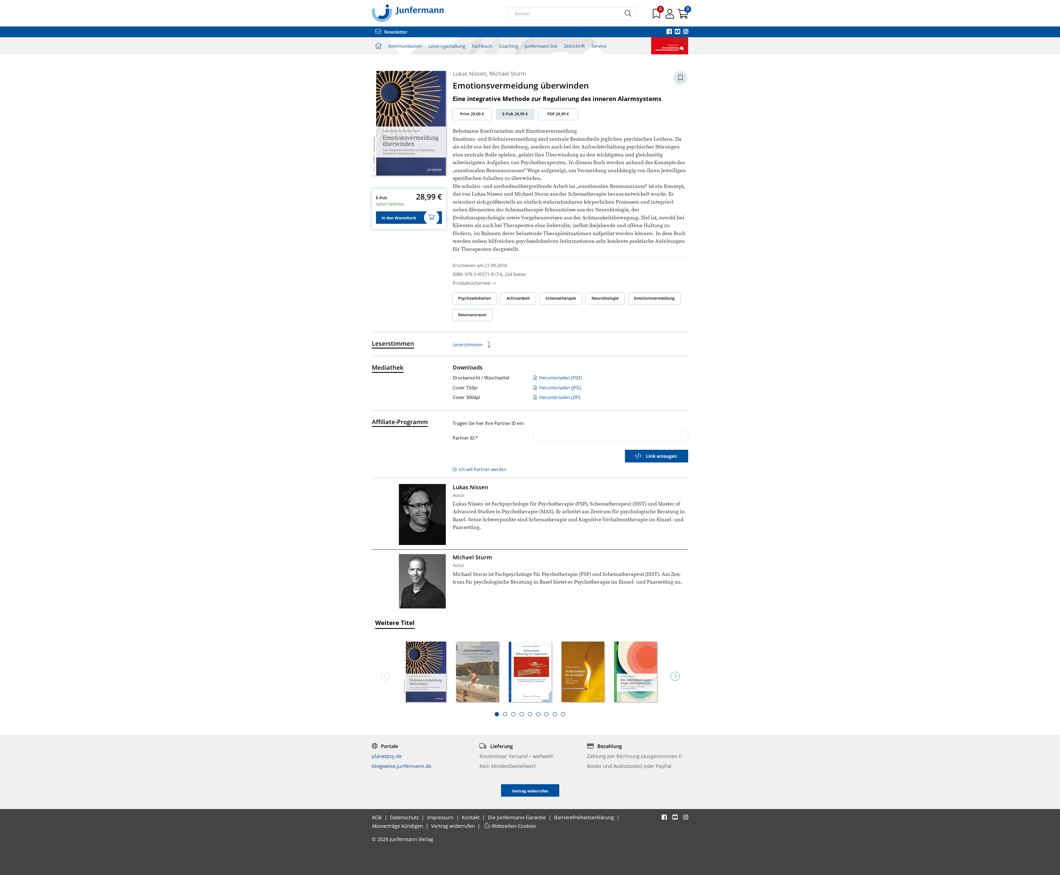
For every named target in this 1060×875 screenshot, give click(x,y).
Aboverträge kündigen (398, 826)
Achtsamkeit (518, 298)
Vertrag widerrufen (453, 826)
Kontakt (471, 817)
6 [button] (538, 714)
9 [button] (563, 714)
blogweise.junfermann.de (401, 766)
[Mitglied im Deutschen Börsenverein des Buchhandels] (669, 45)
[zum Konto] (670, 16)
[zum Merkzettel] (657, 16)
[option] (424, 670)
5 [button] (530, 714)
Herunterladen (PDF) (560, 378)
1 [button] (497, 714)
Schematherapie (560, 298)
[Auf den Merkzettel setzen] (680, 78)
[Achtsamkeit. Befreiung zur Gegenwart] (530, 672)
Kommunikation (405, 46)
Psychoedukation (474, 298)
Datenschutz (405, 817)
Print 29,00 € (472, 113)
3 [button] (513, 714)
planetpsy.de (387, 756)
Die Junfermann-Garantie (517, 817)
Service (599, 46)
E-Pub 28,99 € (515, 113)
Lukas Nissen (469, 73)
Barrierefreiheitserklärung (584, 817)
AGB (377, 817)
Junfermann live (541, 46)
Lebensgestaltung (446, 46)
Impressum (441, 817)
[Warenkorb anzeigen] (682, 16)
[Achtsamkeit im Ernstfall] (582, 672)
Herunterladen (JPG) (559, 388)
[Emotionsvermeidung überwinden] (424, 672)
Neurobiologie (605, 298)
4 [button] (521, 714)
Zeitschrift (574, 46)
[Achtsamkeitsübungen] (477, 672)
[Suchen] (627, 13)
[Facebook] (670, 32)
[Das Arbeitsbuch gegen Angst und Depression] (635, 672)
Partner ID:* (465, 438)
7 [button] (546, 714)
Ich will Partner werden (483, 469)
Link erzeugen (661, 456)
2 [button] (505, 714)
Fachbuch (482, 46)
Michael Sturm (507, 73)
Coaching (508, 46)
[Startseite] (408, 13)
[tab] (497, 714)
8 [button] (555, 714)
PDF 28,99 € (558, 113)
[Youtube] (678, 32)
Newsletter (395, 32)
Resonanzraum (472, 314)
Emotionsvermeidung (654, 298)
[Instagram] (685, 32)
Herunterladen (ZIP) (559, 397)
